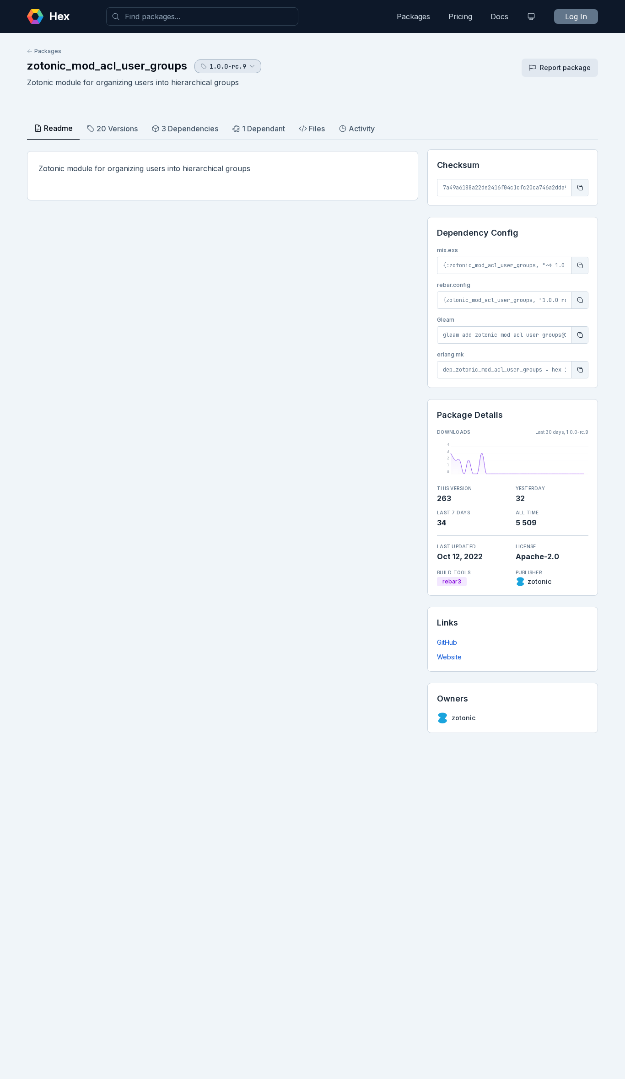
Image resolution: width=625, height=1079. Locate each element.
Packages (413, 16)
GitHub (447, 642)
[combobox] (202, 16)
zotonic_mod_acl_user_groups (107, 65)
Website (449, 657)
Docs (499, 16)
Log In (576, 16)
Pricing (460, 16)
